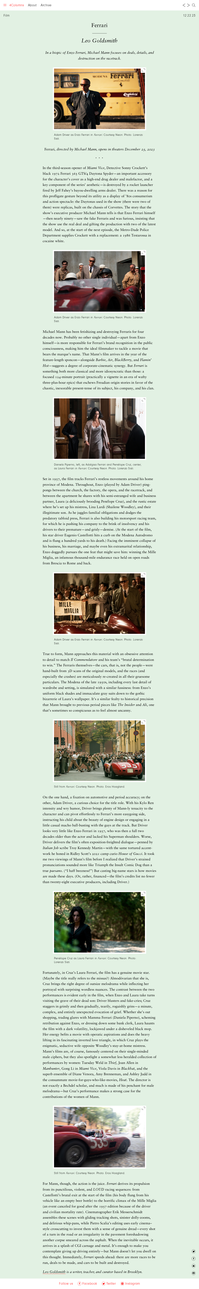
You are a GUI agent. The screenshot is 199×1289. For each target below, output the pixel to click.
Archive (46, 5)
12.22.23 (189, 15)
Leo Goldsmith (54, 1272)
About (32, 5)
